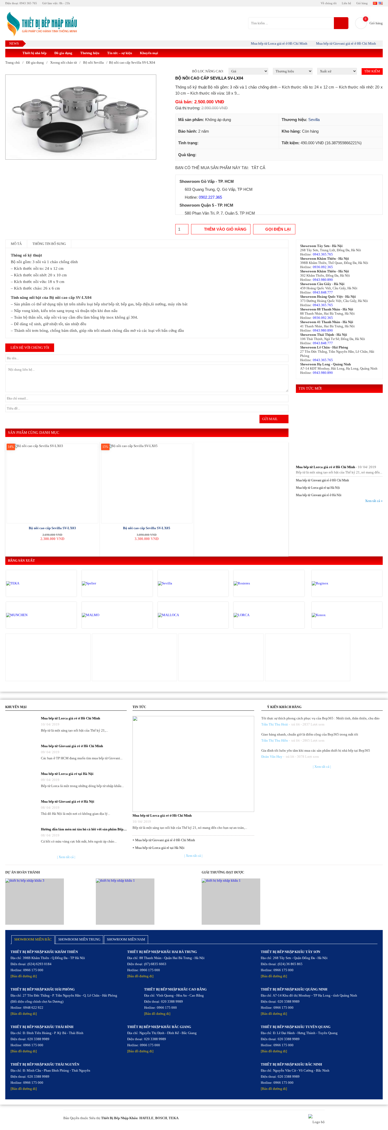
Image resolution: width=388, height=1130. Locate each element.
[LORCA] (256, 615)
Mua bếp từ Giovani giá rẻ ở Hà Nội (318, 495)
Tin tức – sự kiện (119, 53)
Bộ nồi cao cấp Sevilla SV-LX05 (146, 528)
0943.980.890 (323, 280)
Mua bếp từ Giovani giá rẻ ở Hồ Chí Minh (335, 43)
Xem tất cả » (374, 501)
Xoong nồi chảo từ (63, 62)
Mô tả (16, 244)
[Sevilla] (180, 583)
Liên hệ (346, 3)
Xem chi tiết (48, 657)
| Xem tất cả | (66, 857)
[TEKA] (28, 583)
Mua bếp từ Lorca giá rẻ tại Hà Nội (318, 488)
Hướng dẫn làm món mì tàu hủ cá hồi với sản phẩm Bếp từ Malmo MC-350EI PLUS (84, 829)
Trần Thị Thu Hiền (274, 740)
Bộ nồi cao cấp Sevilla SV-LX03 (52, 528)
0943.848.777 (323, 292)
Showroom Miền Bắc (33, 939)
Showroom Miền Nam (126, 939)
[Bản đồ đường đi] (24, 976)
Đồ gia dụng (63, 53)
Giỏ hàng (362, 3)
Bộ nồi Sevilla (93, 62)
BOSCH (161, 1118)
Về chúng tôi (329, 3)
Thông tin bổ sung (49, 244)
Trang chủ (12, 62)
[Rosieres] (256, 583)
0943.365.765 (323, 254)
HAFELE (146, 1118)
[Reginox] (334, 583)
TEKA (173, 1118)
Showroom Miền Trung (79, 939)
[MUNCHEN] (28, 615)
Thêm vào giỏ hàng (225, 229)
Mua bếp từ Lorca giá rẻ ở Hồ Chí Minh (268, 43)
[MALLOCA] (180, 615)
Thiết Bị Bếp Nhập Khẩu (119, 1118)
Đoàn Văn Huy (271, 757)
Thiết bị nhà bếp (34, 53)
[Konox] (334, 615)
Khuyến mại (149, 53)
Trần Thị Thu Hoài (274, 724)
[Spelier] (104, 583)
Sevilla (314, 119)
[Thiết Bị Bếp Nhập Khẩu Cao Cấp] (41, 24)
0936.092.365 (323, 267)
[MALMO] (104, 615)
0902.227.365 (210, 197)
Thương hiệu (89, 53)
